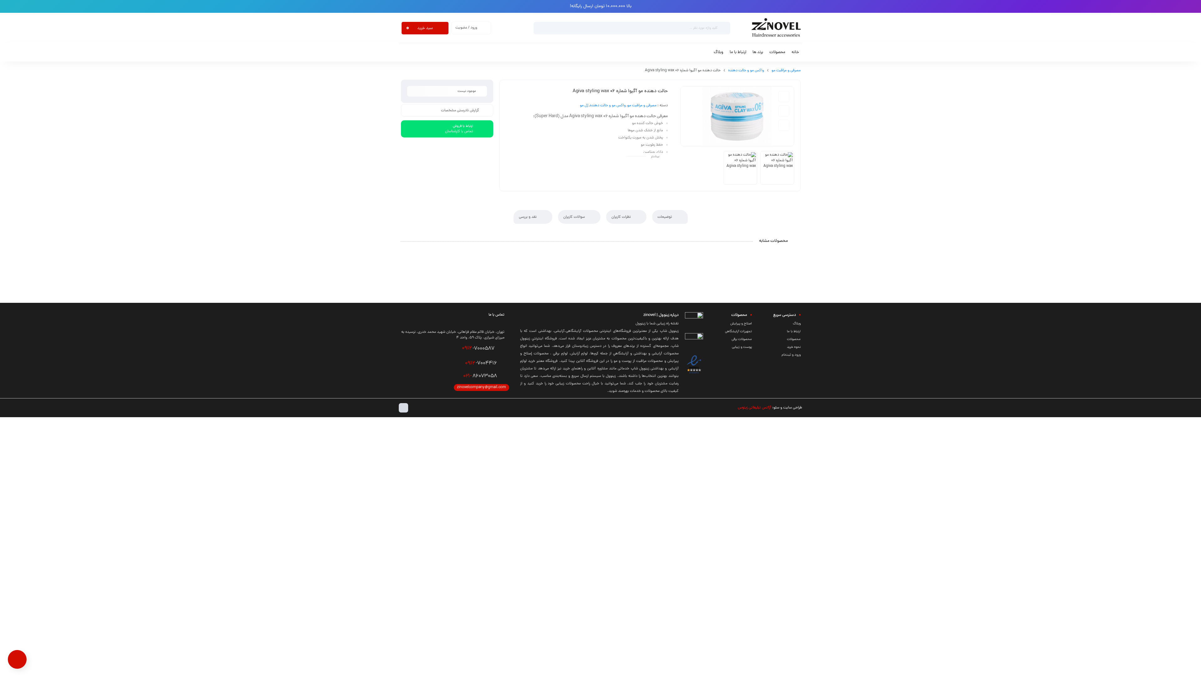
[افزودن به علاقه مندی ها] (783, 96)
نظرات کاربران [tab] (621, 217)
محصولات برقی (742, 339)
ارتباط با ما (794, 331)
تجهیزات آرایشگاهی (738, 331)
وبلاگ (797, 323)
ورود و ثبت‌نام (791, 355)
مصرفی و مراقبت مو (786, 70)
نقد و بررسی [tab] (528, 217)
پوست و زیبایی (742, 347)
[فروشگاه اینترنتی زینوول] (776, 28)
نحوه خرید (794, 347)
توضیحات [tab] (665, 217)
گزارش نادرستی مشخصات (460, 110)
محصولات (794, 339)
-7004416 (481, 363)
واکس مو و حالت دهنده (746, 70)
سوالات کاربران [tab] (574, 217)
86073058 (480, 376)
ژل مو (584, 105)
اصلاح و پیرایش (741, 323)
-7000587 (478, 348)
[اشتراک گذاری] (783, 125)
